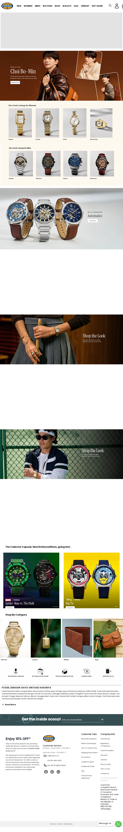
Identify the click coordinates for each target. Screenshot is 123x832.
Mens (37, 6)
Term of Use (105, 739)
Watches (47, 6)
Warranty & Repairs (88, 709)
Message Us (105, 823)
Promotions (85, 727)
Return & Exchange (88, 714)
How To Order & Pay (89, 718)
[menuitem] (28, 6)
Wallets (67, 6)
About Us (104, 725)
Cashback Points (88, 736)
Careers (104, 730)
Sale (76, 6)
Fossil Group (105, 709)
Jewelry (85, 6)
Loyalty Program (87, 732)
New (19, 6)
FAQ (83, 741)
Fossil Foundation (107, 721)
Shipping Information (89, 723)
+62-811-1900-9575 (54, 731)
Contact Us (105, 744)
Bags (57, 6)
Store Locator (106, 734)
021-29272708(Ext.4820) (56, 736)
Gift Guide (97, 6)
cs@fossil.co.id (53, 726)
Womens (28, 6)
